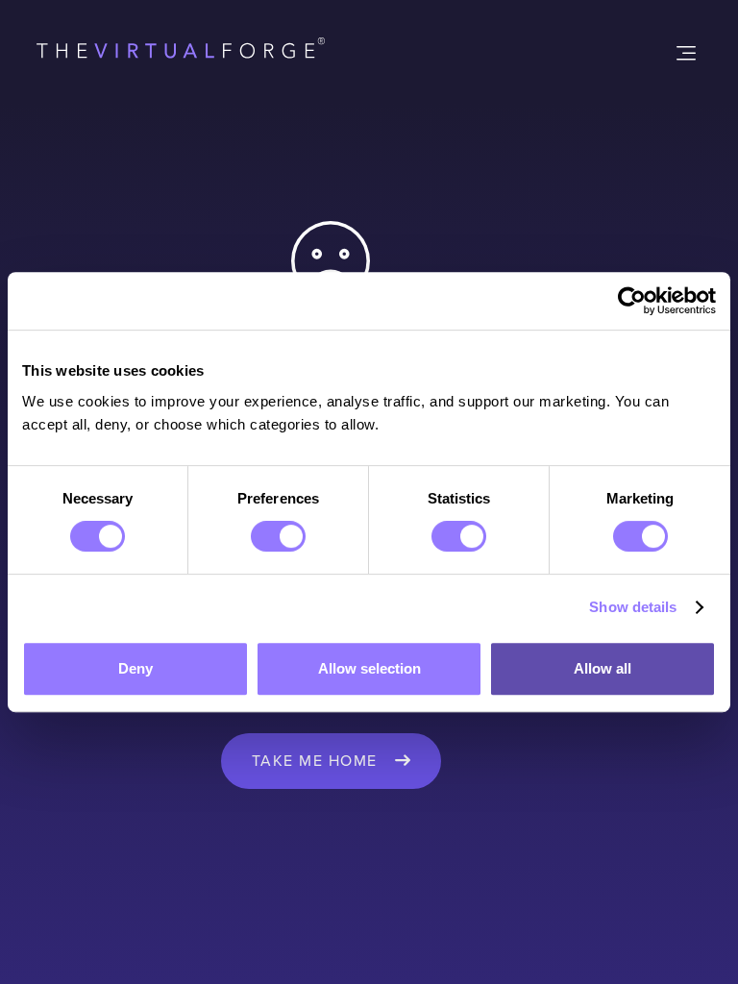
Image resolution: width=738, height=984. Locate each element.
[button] (684, 52)
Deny (135, 668)
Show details (632, 607)
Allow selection (369, 668)
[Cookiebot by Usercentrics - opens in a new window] (632, 300)
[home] (181, 51)
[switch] (278, 536)
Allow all (602, 668)
